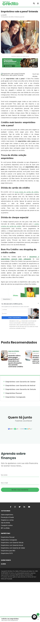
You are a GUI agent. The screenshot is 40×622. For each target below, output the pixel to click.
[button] (16, 304)
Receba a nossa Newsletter (14, 317)
